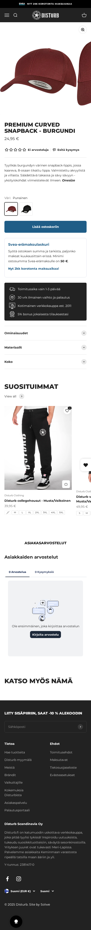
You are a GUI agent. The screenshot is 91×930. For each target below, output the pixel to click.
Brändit (10, 775)
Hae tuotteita (14, 752)
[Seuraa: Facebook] (7, 879)
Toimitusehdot (61, 752)
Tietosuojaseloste (63, 767)
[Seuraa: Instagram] (19, 879)
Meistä (9, 767)
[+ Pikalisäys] (66, 484)
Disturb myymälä (18, 760)
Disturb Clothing (14, 495)
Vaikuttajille (13, 782)
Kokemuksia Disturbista (13, 792)
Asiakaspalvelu (15, 803)
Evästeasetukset (62, 775)
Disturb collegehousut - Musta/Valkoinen (37, 501)
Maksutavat (59, 760)
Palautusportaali (17, 810)
